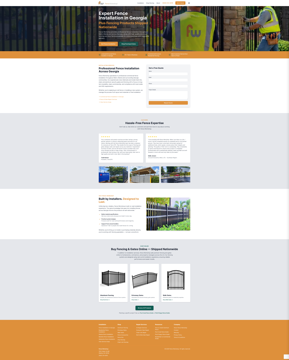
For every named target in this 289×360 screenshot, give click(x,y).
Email (150, 77)
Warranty (176, 332)
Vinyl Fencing (121, 340)
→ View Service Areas (105, 102)
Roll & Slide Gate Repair (143, 335)
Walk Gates (121, 332)
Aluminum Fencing (123, 327)
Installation (140, 3)
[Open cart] (189, 3)
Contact (176, 330)
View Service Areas (104, 341)
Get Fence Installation (108, 44)
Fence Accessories (123, 335)
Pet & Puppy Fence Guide (162, 313)
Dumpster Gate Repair (142, 330)
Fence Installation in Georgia (107, 327)
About (158, 3)
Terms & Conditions (179, 337)
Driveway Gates (122, 330)
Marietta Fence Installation (106, 336)
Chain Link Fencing (123, 342)
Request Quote (168, 103)
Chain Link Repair (141, 332)
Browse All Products (144, 308)
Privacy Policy (178, 335)
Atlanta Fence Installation (106, 334)
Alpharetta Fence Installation (107, 339)
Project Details (152, 89)
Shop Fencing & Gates (128, 44)
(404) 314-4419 (167, 3)
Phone (150, 83)
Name (150, 71)
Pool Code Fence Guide (146, 313)
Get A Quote (180, 3)
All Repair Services (141, 327)
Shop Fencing (150, 3)
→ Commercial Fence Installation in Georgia (111, 96)
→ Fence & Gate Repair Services (108, 99)
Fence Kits (120, 337)
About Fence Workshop (180, 327)
